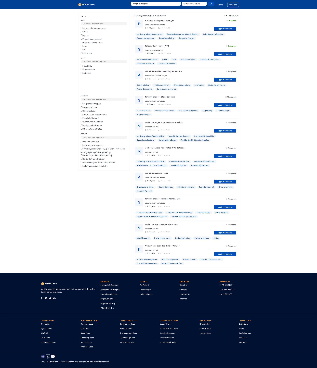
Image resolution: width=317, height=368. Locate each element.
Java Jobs (45, 337)
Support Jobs (86, 342)
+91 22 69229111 (225, 294)
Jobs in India (165, 324)
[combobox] (156, 4)
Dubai (241, 328)
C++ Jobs (45, 324)
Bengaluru (243, 324)
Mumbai (242, 342)
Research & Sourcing (110, 285)
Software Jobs (87, 324)
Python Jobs (46, 328)
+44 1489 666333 (226, 289)
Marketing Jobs (87, 337)
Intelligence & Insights (110, 289)
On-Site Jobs (205, 328)
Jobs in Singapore (167, 333)
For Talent (144, 285)
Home (220, 5)
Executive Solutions (109, 294)
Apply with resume (225, 29)
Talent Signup (146, 294)
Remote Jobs (205, 333)
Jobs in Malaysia (167, 337)
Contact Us (185, 294)
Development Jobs (128, 333)
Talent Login (145, 289)
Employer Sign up (108, 303)
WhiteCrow (51, 283)
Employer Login (107, 299)
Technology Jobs (127, 337)
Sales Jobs (85, 333)
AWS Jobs (45, 333)
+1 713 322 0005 (225, 285)
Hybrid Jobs (204, 324)
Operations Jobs (127, 342)
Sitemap (183, 299)
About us (183, 285)
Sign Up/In (233, 5)
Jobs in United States (169, 328)
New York (243, 337)
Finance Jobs (126, 328)
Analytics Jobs (87, 347)
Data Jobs (85, 328)
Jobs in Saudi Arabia (168, 342)
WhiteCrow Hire (107, 308)
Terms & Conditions (49, 362)
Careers (183, 289)
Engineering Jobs (48, 342)
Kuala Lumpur (245, 333)
